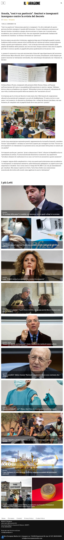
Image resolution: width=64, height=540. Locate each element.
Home (3, 518)
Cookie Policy (40, 518)
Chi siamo (11, 518)
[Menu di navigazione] (3, 3)
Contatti (19, 518)
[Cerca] (61, 3)
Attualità (11, 20)
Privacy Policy (28, 518)
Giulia (5, 20)
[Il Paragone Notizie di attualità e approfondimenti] (32, 3)
